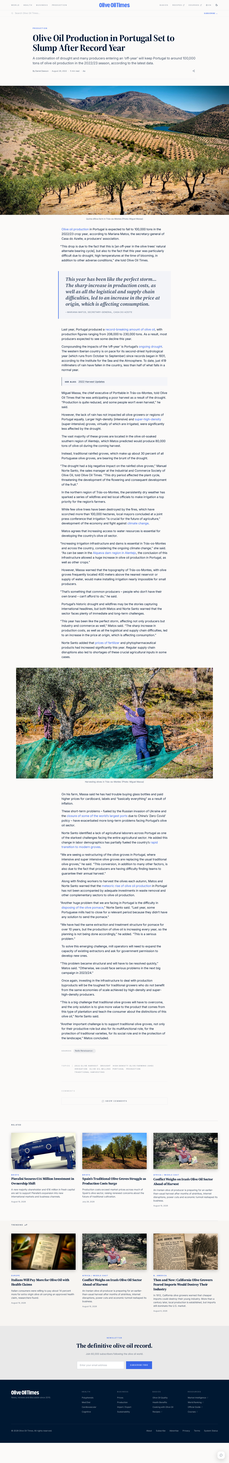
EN (209, 5)
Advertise (174, 1430)
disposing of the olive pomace (82, 907)
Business (42, 5)
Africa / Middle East (166, 1175)
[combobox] (107, 13)
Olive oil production (75, 229)
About (149, 1430)
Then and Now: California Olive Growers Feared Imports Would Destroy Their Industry (182, 1284)
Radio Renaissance (84, 1051)
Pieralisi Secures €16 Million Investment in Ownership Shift (42, 1181)
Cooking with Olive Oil (163, 1407)
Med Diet (86, 1402)
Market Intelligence (197, 1397)
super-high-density (148, 419)
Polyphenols (87, 1397)
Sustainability (123, 1411)
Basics (164, 5)
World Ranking (195, 1402)
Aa (84, 70)
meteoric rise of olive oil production (126, 886)
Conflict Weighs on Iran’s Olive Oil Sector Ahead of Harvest (183, 1181)
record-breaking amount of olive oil (130, 329)
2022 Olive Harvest (86, 1066)
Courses (194, 5)
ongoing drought (150, 346)
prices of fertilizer (107, 643)
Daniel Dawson (42, 71)
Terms (197, 1430)
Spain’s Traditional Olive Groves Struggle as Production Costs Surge (114, 1181)
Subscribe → (211, 13)
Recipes (177, 5)
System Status (211, 1430)
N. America (160, 1276)
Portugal (118, 1069)
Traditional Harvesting (90, 1072)
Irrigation (81, 1069)
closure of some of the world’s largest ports (97, 816)
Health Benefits (160, 1402)
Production (59, 5)
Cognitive (86, 1411)
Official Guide (194, 1407)
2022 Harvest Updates (91, 381)
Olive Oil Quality (160, 1397)
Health (27, 5)
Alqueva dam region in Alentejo (114, 553)
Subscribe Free (139, 1365)
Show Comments (116, 1101)
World (15, 5)
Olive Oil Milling (100, 1069)
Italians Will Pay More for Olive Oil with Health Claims (40, 1282)
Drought (105, 1066)
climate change (138, 523)
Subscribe (160, 1430)
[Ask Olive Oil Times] (221, 1455)
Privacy (186, 1430)
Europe (15, 1276)
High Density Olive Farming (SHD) (133, 1066)
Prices (120, 1397)
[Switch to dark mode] (216, 5)
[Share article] (193, 71)
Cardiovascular (89, 1407)
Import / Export (124, 1407)
